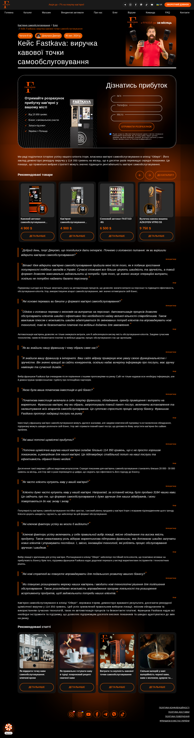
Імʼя (119, 96)
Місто (120, 114)
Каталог (28, 12)
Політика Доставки (178, 712)
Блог (115, 12)
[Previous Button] (140, 175)
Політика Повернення (177, 716)
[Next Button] (149, 175)
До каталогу (165, 175)
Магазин (46, 12)
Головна (9, 12)
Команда (150, 12)
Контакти (184, 12)
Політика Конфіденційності (174, 707)
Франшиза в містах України (174, 721)
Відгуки (131, 12)
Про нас (98, 12)
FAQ (167, 12)
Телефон (122, 105)
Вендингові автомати (72, 12)
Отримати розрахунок (136, 126)
